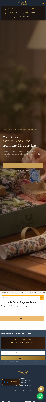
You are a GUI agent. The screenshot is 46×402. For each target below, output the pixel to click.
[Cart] (43, 3)
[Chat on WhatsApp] (40, 396)
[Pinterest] (22, 390)
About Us (5, 292)
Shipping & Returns (17, 292)
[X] (15, 390)
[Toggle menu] (3, 3)
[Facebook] (19, 390)
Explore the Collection (23, 165)
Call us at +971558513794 (23, 385)
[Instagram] (26, 390)
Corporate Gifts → (23, 170)
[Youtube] (30, 390)
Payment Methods (32, 292)
